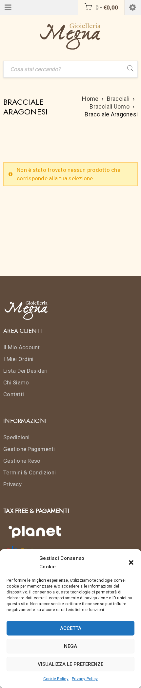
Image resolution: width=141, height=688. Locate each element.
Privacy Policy (85, 679)
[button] (131, 562)
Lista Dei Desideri (25, 370)
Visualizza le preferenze (70, 664)
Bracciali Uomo (110, 106)
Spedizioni (16, 437)
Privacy (12, 484)
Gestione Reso (21, 460)
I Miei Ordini (18, 359)
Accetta (70, 628)
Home (90, 98)
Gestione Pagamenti (29, 449)
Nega (70, 646)
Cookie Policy (56, 679)
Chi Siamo (16, 382)
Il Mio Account (21, 347)
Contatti (13, 394)
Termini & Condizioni (29, 472)
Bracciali (118, 98)
